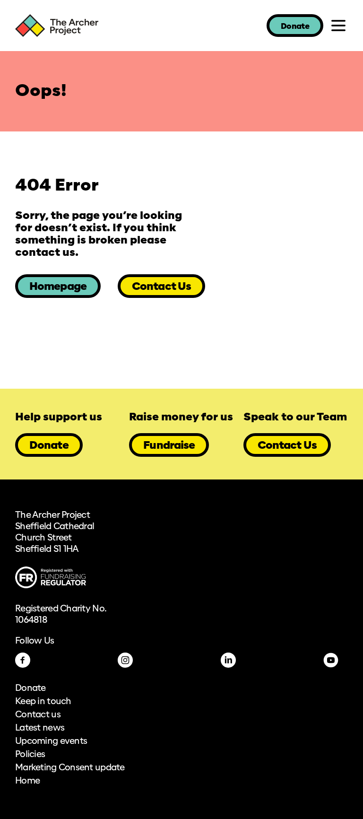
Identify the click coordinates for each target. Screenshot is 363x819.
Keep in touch (43, 701)
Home (27, 781)
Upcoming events (51, 741)
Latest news (39, 728)
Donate (295, 26)
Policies (30, 754)
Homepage (57, 287)
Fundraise (169, 446)
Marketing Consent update (70, 768)
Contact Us (161, 287)
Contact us (37, 715)
